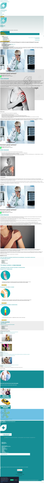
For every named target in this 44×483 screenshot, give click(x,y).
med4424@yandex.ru (6, 436)
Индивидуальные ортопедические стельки (5, 452)
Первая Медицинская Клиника (4, 1)
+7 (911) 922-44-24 (6, 435)
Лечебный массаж (3, 451)
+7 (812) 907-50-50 (37, 38)
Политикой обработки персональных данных (4, 481)
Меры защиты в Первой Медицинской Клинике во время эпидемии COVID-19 (6, 419)
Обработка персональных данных (5, 464)
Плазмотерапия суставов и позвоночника (8, 304)
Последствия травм (3, 443)
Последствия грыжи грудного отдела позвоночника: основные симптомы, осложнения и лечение (15, 354)
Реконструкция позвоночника (6, 268)
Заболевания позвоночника (4, 442)
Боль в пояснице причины (4, 342)
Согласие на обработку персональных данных (6, 423)
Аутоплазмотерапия (3, 447)
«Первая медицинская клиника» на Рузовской (12, 468)
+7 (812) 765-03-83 (3, 10)
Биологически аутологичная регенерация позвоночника (6, 446)
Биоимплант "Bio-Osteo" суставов (7, 286)
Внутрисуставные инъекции (4, 448)
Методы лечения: (2, 444)
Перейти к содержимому (4, 0)
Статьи (7, 43)
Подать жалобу (2, 465)
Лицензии (1, 461)
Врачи (1, 456)
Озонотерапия (3, 450)
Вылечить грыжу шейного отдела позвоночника (7, 355)
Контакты (1, 460)
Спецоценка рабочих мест (3, 424)
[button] (2, 11)
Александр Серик (12, 44)
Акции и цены (2, 457)
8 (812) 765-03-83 (4, 78)
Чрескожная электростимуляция (4, 449)
